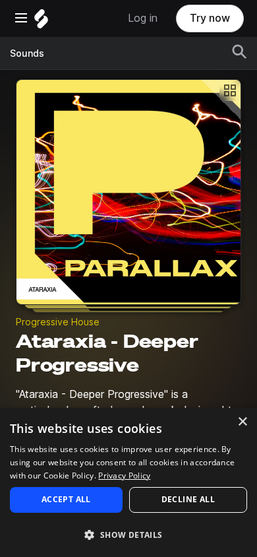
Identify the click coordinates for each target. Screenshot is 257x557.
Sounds (27, 53)
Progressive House (58, 322)
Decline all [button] (188, 499)
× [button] (242, 422)
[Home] (41, 22)
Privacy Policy (124, 475)
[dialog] (128, 482)
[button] (128, 534)
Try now (210, 18)
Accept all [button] (66, 499)
